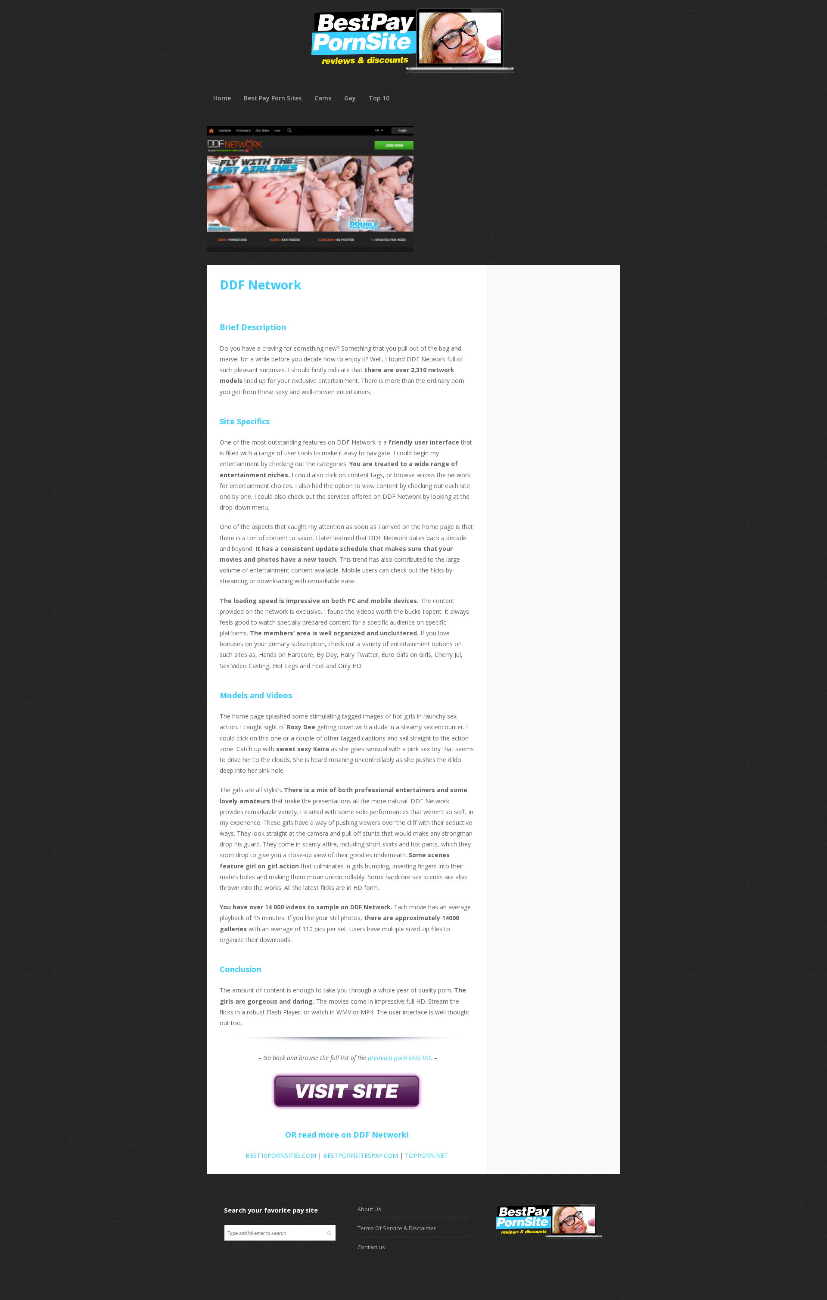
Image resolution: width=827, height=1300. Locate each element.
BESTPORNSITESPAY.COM (360, 1155)
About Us (369, 1209)
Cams (322, 98)
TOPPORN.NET (426, 1155)
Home (222, 98)
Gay (350, 98)
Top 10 (379, 98)
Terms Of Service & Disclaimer (397, 1228)
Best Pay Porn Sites (273, 98)
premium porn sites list (399, 1058)
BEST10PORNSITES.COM (281, 1155)
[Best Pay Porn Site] (413, 86)
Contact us (371, 1247)
